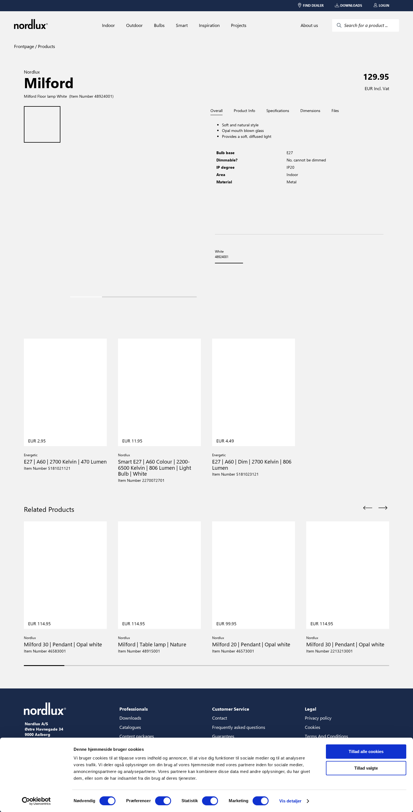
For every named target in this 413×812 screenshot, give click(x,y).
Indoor (108, 25)
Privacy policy (318, 718)
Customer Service (230, 709)
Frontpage (24, 46)
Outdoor (134, 25)
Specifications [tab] (277, 110)
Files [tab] (335, 110)
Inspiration (209, 25)
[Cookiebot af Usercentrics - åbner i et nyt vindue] (36, 801)
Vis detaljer (290, 801)
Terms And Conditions (326, 736)
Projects (238, 25)
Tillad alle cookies (366, 751)
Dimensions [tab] (310, 110)
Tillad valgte (366, 768)
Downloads (130, 718)
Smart (182, 25)
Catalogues (130, 727)
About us (309, 25)
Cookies (312, 727)
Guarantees (223, 736)
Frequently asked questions (238, 727)
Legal (310, 709)
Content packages (136, 736)
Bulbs (159, 25)
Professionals (133, 709)
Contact (219, 718)
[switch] (163, 800)
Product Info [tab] (244, 110)
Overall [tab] (216, 110)
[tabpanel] (299, 174)
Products (46, 46)
